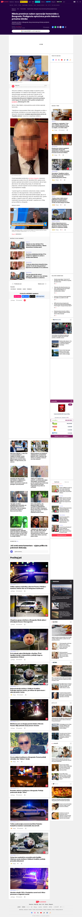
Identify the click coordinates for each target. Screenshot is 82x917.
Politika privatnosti (59, 909)
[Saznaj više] (71, 320)
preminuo (29, 289)
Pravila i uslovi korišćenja (37, 909)
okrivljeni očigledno (34, 178)
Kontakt (30, 909)
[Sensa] (50, 907)
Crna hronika (23, 8)
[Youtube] (61, 59)
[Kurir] (19, 907)
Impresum (26, 909)
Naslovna (14, 8)
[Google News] (67, 59)
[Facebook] (53, 59)
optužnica (13, 289)
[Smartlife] (45, 907)
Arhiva (53, 909)
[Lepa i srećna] (40, 907)
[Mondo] (5, 2)
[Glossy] (35, 907)
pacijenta (14, 101)
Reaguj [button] (13, 300)
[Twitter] (58, 59)
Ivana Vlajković (19, 26)
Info (18, 8)
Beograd (19, 289)
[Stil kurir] (31, 907)
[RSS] (70, 59)
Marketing (21, 909)
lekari (24, 289)
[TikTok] (64, 59)
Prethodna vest (18, 283)
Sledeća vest (41, 283)
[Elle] (28, 907)
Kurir (13, 234)
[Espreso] (23, 907)
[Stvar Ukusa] (62, 907)
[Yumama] (56, 907)
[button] (46, 27)
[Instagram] (56, 59)
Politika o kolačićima (47, 909)
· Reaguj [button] (55, 130)
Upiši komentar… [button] (18, 551)
